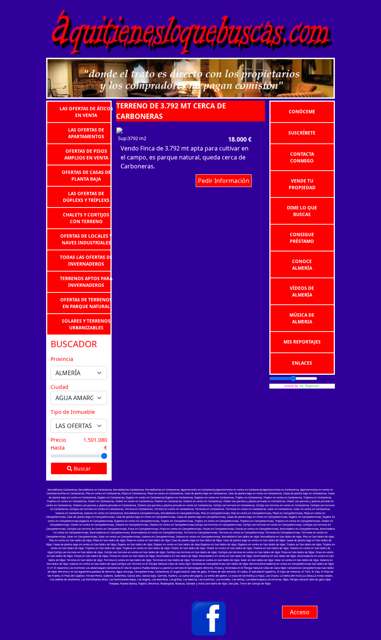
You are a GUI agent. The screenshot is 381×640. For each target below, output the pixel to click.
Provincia (62, 358)
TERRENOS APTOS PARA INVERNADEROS (86, 281)
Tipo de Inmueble (73, 411)
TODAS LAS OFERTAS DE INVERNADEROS (86, 260)
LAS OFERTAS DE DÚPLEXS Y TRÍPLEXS (86, 196)
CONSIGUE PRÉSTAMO (302, 237)
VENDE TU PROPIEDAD (302, 184)
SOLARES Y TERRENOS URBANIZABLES (86, 324)
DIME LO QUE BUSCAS (302, 211)
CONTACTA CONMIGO (302, 157)
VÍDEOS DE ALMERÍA (302, 291)
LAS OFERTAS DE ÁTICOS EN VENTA (86, 111)
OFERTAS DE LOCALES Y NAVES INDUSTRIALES (86, 239)
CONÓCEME (302, 111)
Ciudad (59, 386)
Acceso (300, 612)
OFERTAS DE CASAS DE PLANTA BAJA (86, 175)
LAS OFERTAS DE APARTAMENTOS (86, 133)
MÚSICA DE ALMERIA (301, 318)
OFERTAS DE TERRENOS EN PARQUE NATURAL (86, 303)
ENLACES (302, 363)
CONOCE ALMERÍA (302, 264)
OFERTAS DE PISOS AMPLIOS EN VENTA (86, 154)
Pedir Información (223, 181)
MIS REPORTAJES (302, 342)
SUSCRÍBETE (302, 133)
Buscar (81, 468)
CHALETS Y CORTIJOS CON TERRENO (86, 218)
